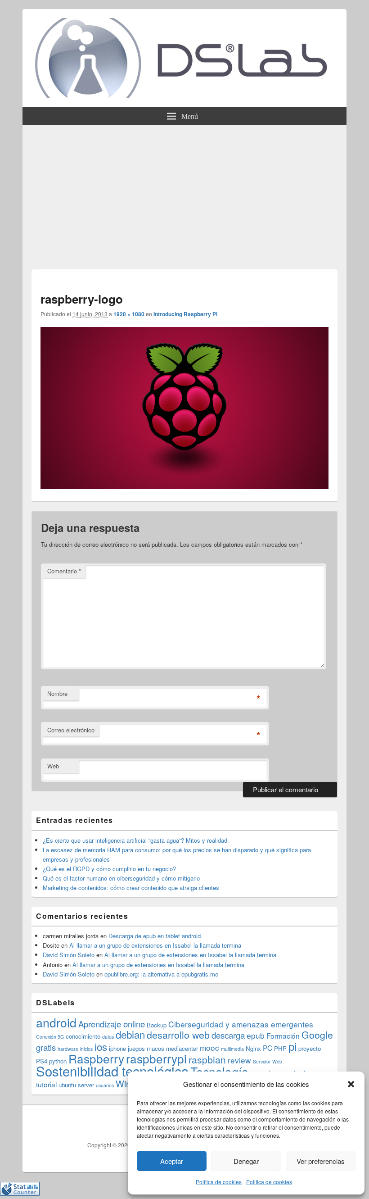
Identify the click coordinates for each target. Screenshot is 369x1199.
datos (108, 1036)
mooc (209, 1047)
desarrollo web (178, 1034)
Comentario (64, 571)
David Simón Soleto (68, 954)
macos (155, 1048)
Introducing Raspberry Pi (185, 314)
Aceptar (171, 1161)
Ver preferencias (321, 1161)
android (56, 1022)
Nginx (253, 1048)
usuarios (105, 1085)
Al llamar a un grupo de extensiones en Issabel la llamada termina (155, 945)
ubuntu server (76, 1085)
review (239, 1060)
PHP (280, 1048)
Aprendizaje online (111, 1024)
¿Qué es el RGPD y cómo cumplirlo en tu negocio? (109, 868)
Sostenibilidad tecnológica (112, 1070)
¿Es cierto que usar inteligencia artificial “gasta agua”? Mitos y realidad (135, 840)
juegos (136, 1048)
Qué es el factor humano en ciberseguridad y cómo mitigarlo (121, 878)
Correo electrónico (70, 730)
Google (317, 1034)
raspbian (207, 1059)
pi (292, 1046)
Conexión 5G (50, 1036)
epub (256, 1035)
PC (267, 1048)
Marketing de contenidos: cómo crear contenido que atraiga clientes (131, 887)
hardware (68, 1048)
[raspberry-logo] (184, 486)
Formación (283, 1035)
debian (130, 1034)
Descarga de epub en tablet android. (155, 935)
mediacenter (182, 1048)
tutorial (46, 1084)
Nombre (57, 693)
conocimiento (83, 1036)
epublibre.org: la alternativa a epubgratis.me (161, 974)
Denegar (246, 1161)
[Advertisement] (184, 193)
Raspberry (96, 1058)
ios (100, 1046)
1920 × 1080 (128, 314)
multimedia (232, 1048)
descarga (228, 1035)
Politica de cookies (219, 1181)
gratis (46, 1047)
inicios (86, 1048)
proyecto (309, 1048)
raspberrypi (156, 1058)
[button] (351, 1084)
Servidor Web (267, 1061)
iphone (117, 1048)
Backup (156, 1025)
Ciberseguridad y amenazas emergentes (240, 1024)
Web (53, 766)
